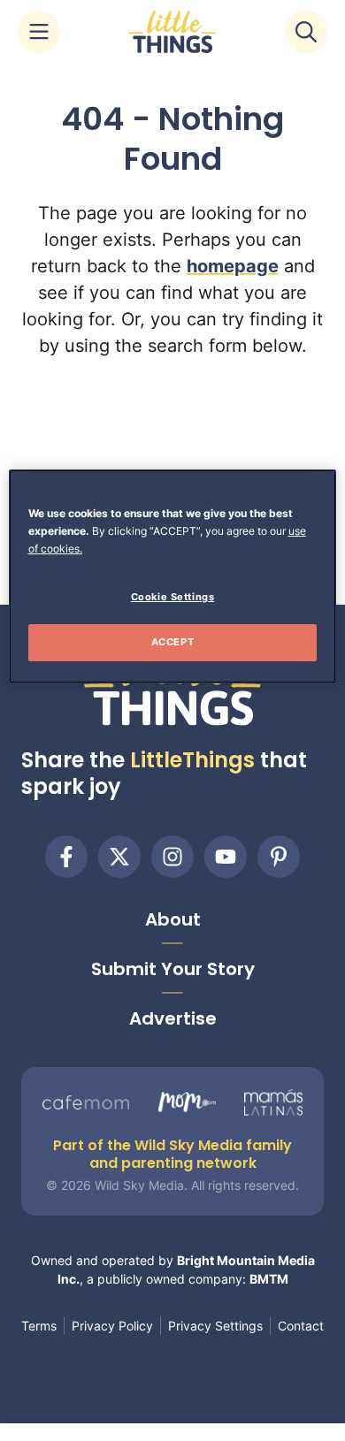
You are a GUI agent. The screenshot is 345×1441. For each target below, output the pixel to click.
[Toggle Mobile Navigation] (39, 32)
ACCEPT (172, 642)
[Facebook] (66, 856)
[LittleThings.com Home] (172, 32)
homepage (233, 266)
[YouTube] (225, 856)
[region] (173, 576)
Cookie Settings (173, 597)
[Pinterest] (278, 856)
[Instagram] (172, 856)
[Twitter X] (119, 856)
